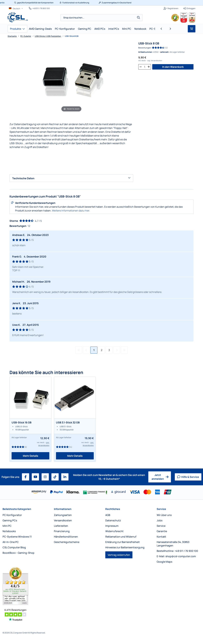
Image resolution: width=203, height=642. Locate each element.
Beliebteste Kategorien (17, 509)
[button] (161, 29)
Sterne (14, 221)
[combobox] (101, 17)
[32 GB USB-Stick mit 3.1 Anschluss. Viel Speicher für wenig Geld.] (75, 397)
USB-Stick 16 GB (21, 422)
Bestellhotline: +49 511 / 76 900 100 (177, 551)
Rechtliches (112, 509)
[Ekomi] (24, 586)
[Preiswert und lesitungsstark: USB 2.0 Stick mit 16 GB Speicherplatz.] (30, 397)
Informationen (62, 509)
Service (161, 509)
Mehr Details (30, 456)
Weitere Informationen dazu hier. (71, 210)
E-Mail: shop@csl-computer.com (176, 556)
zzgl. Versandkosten (154, 60)
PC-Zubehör (25, 36)
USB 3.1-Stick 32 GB (68, 422)
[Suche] (138, 17)
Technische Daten (23, 178)
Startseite (12, 36)
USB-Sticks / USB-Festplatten (48, 36)
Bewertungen (144, 47)
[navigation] (16, 8)
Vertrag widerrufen (119, 555)
